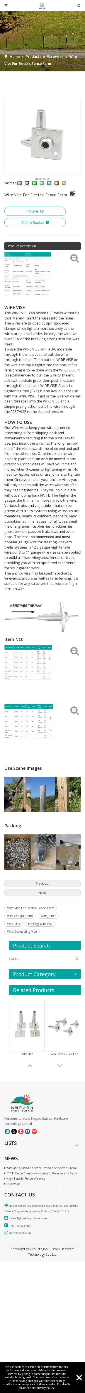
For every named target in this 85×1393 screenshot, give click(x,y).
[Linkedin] (7, 1131)
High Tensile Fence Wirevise (25, 1175)
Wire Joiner (48, 916)
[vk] (34, 1131)
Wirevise (27, 1054)
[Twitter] (14, 1131)
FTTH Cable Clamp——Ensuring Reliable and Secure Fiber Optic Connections (43, 1170)
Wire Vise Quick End (64, 1054)
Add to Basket (32, 222)
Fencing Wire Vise (40, 924)
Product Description (22, 246)
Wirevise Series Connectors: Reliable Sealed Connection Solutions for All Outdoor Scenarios (43, 1186)
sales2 (13, 1218)
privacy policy (45, 1388)
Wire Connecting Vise (22, 931)
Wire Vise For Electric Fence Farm (30, 908)
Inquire (32, 211)
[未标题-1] (19, 1103)
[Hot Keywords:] (77, 959)
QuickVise (12, 1181)
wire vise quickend (20, 916)
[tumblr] (21, 1131)
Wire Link (13, 924)
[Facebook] (27, 1131)
